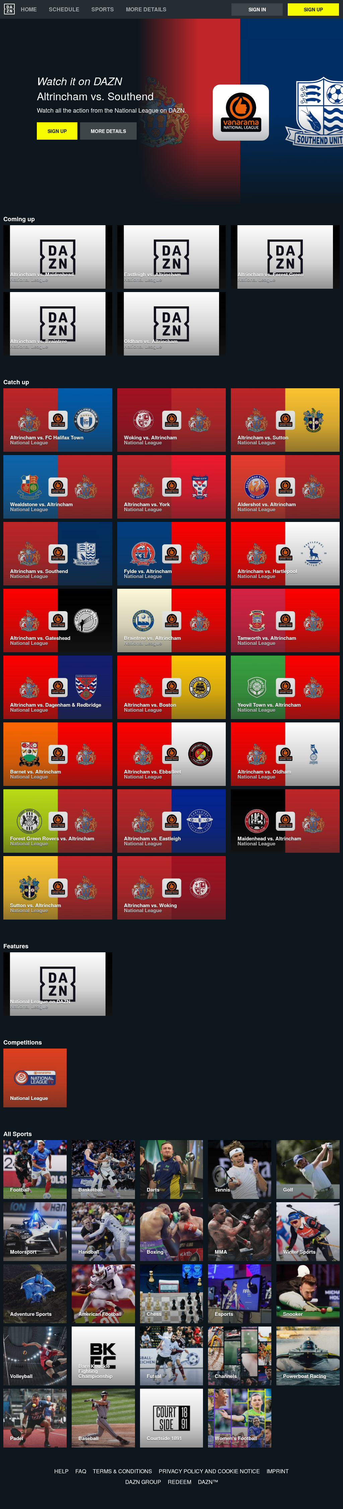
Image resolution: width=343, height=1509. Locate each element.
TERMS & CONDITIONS (122, 1471)
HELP (61, 1471)
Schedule (64, 9)
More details (146, 9)
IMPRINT (278, 1471)
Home (29, 9)
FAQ (80, 1471)
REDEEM (179, 1482)
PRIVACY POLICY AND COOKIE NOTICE (209, 1471)
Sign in (257, 9)
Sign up (313, 9)
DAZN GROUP (143, 1482)
